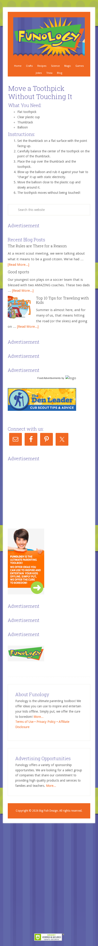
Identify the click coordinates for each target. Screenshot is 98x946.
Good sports (18, 271)
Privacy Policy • (47, 722)
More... (39, 716)
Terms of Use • (25, 722)
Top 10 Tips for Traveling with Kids (62, 300)
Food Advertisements (49, 378)
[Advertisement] (42, 491)
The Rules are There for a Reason (37, 245)
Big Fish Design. (49, 810)
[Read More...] (18, 265)
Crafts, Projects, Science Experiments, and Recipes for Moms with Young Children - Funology (49, 37)
